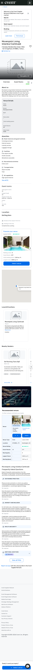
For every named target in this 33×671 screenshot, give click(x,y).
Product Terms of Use (7, 625)
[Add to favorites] (30, 46)
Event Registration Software (9, 596)
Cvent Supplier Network (7, 587)
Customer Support (6, 616)
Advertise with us (6, 630)
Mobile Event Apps (6, 599)
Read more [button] (8, 330)
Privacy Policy (5, 622)
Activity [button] (6, 374)
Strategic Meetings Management (10, 602)
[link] (14, 354)
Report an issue (5, 566)
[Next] (31, 82)
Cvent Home (4, 611)
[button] (16, 286)
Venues (5, 6)
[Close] (28, 13)
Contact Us (4, 613)
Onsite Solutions (5, 590)
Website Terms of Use (7, 627)
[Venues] (30, 3)
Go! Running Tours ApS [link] (12, 362)
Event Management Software (9, 594)
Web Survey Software (7, 604)
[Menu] (2, 2)
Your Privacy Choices (6, 618)
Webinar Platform (6, 607)
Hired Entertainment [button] (15, 374)
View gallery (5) (24, 76)
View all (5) (5, 180)
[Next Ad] (30, 248)
